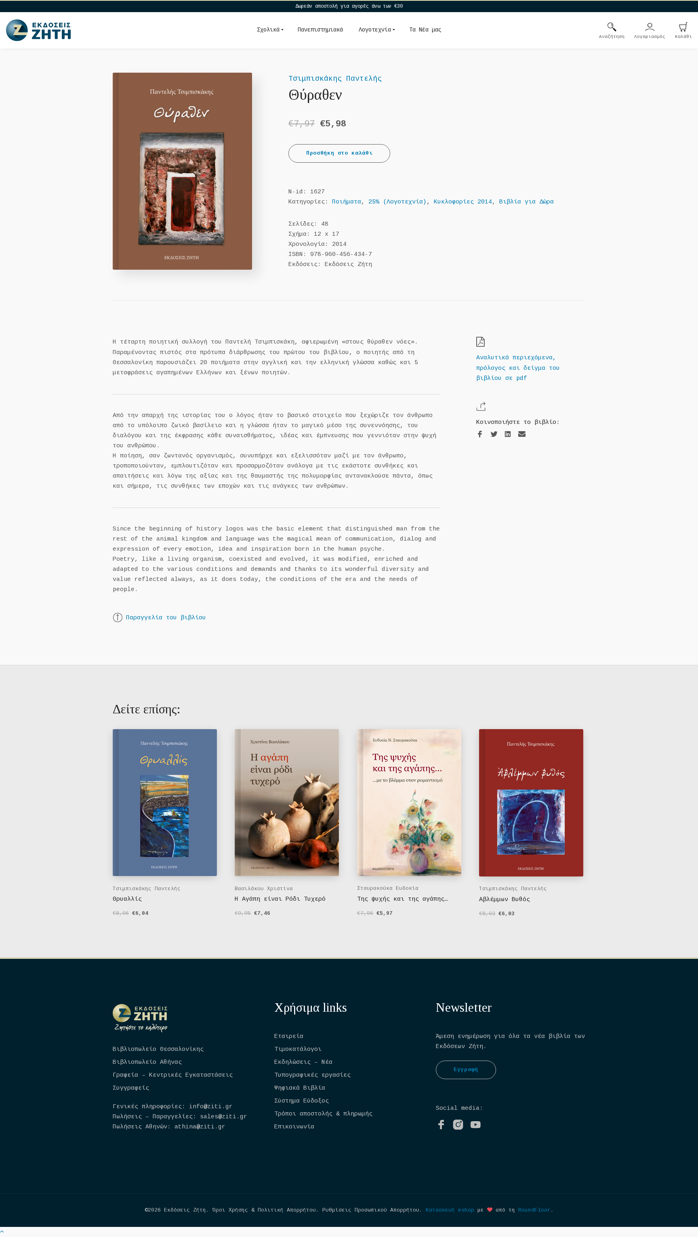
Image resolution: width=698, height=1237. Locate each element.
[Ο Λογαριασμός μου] (650, 28)
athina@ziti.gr (199, 1127)
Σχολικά (268, 30)
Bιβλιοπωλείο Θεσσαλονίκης (158, 1049)
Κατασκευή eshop (450, 1210)
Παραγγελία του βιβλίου (166, 617)
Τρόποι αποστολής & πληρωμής (323, 1114)
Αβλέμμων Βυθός (504, 899)
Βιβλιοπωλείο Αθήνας (147, 1062)
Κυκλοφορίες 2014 (463, 202)
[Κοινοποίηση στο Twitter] (494, 434)
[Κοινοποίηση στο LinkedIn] (507, 434)
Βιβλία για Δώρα (526, 202)
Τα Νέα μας (425, 30)
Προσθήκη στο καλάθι (339, 153)
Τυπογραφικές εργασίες (312, 1075)
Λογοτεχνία (375, 30)
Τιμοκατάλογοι (298, 1049)
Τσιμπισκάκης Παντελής (335, 79)
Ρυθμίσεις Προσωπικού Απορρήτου (370, 1210)
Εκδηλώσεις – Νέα (303, 1062)
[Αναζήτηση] (612, 28)
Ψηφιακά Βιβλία (299, 1088)
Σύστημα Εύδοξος (301, 1101)
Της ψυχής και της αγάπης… (402, 899)
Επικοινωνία (294, 1127)
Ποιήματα (346, 202)
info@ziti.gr (211, 1106)
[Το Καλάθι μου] (683, 28)
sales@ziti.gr (223, 1116)
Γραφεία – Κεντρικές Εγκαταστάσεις (173, 1075)
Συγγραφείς (131, 1088)
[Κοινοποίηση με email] (522, 434)
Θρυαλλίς (127, 899)
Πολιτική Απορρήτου (287, 1210)
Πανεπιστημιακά (320, 30)
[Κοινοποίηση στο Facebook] (480, 434)
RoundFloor (534, 1210)
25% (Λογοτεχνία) (397, 202)
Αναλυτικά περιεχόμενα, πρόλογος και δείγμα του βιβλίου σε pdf (518, 368)
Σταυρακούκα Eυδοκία (387, 888)
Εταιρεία (288, 1036)
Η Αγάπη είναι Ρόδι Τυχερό (280, 899)
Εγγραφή (466, 1070)
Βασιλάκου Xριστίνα (264, 889)
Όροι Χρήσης (230, 1210)
